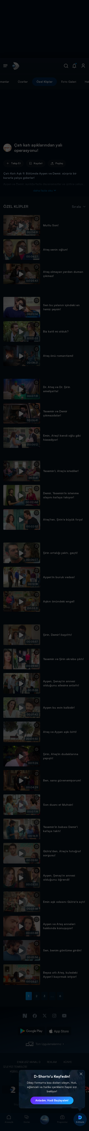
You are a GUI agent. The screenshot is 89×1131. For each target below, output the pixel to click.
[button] (80, 1074)
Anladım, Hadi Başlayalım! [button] (52, 1100)
